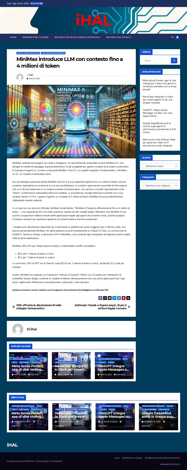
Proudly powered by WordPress (20, 461)
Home (13, 37)
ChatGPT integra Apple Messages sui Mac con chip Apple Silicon (157, 113)
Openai (111, 362)
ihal (31, 75)
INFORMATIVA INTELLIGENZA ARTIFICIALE (77, 37)
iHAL (93, 20)
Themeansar (56, 461)
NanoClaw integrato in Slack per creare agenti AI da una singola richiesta (158, 99)
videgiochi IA (36, 362)
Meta (15, 362)
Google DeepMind (149, 409)
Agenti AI (59, 359)
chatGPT (102, 362)
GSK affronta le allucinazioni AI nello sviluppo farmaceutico (38, 307)
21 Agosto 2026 (22, 422)
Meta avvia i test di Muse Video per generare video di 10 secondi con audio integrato (159, 142)
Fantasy (34, 374)
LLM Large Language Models (53, 53)
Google (170, 406)
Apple (125, 359)
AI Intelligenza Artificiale (28, 53)
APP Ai (39, 359)
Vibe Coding (24, 362)
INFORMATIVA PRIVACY (119, 37)
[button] (172, 37)
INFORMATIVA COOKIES (35, 37)
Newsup (44, 461)
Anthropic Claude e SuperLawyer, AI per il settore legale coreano (100, 307)
